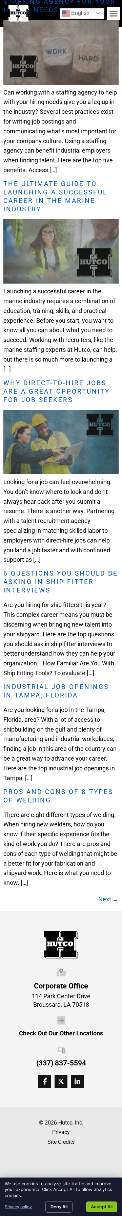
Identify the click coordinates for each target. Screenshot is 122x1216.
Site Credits (61, 1142)
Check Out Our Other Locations (61, 1033)
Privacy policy (18, 1206)
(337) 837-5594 (61, 1063)
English (75, 12)
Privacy (61, 1132)
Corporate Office (61, 985)
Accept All (102, 1206)
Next (108, 899)
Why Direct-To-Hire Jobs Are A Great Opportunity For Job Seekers (56, 391)
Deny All (58, 1206)
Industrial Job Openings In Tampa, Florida (56, 691)
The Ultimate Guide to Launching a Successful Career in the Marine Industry (55, 196)
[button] (113, 13)
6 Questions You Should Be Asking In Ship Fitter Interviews (60, 582)
